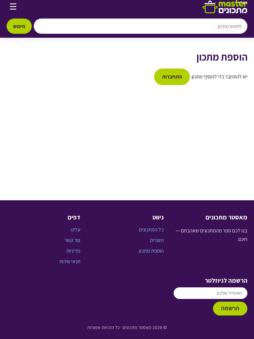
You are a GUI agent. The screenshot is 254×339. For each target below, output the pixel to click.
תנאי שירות (70, 261)
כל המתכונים (151, 229)
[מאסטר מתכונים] (224, 6)
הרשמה (230, 308)
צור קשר (72, 240)
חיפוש (19, 26)
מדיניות (73, 250)
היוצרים (157, 240)
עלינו (75, 229)
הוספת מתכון (151, 250)
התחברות (172, 76)
